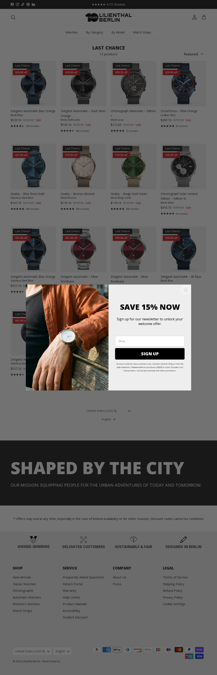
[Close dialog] (185, 290)
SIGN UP (150, 354)
